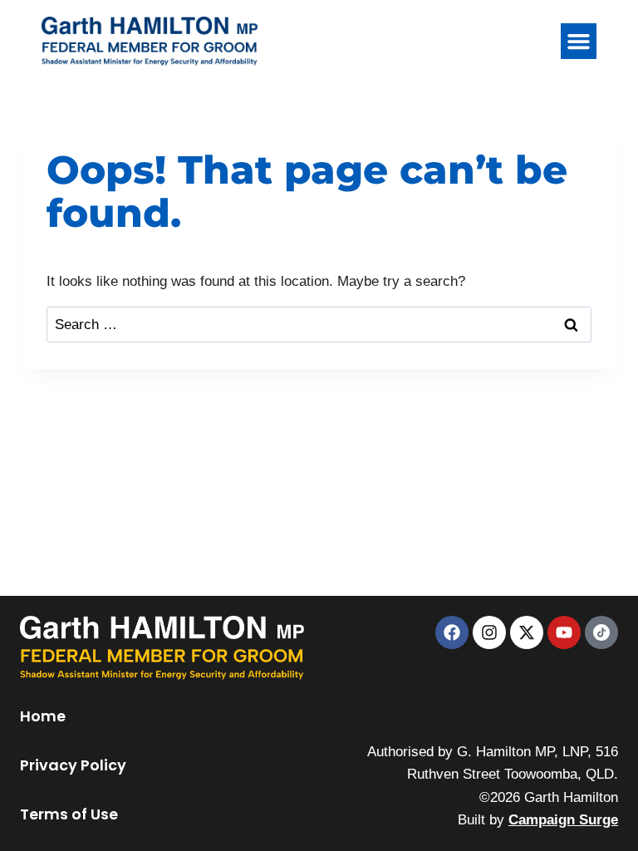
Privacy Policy (73, 765)
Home (43, 716)
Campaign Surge (563, 820)
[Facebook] (452, 632)
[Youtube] (564, 632)
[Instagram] (489, 632)
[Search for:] (319, 324)
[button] (579, 41)
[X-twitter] (526, 632)
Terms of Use (69, 814)
